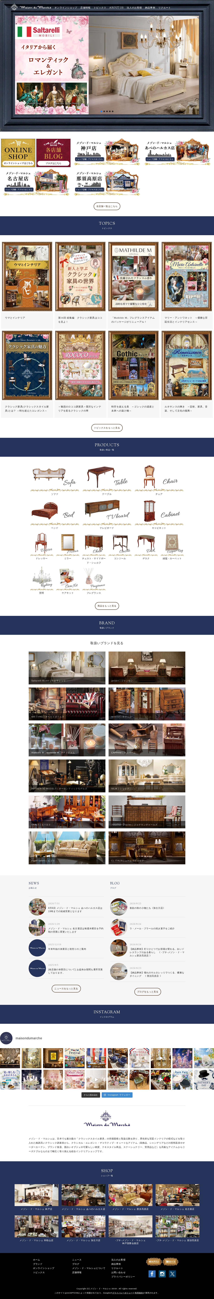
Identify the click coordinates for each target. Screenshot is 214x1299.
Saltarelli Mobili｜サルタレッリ (48, 680)
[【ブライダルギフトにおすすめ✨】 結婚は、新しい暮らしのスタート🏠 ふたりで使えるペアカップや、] (118, 1080)
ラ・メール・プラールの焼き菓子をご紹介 (152, 928)
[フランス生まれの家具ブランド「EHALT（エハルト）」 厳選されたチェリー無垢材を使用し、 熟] (96, 1058)
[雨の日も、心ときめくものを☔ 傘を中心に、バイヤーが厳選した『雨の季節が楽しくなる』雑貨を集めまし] (182, 1080)
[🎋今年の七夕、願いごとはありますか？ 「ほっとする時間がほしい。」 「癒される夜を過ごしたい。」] (182, 1058)
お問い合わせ (118, 1272)
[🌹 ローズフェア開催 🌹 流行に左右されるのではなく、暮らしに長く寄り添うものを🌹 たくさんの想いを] (75, 1080)
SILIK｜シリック (120, 788)
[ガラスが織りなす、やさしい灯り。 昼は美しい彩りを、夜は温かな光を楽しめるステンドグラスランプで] (161, 1080)
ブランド (37, 1264)
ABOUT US (116, 8)
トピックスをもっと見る (107, 428)
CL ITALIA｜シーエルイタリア (127, 860)
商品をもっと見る (107, 606)
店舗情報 (85, 8)
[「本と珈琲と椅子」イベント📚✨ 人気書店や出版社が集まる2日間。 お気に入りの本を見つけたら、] (139, 1080)
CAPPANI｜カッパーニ (123, 752)
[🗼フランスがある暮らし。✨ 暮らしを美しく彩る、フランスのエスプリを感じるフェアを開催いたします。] (139, 1058)
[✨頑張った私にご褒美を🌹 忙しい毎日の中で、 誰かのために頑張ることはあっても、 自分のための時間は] (53, 1080)
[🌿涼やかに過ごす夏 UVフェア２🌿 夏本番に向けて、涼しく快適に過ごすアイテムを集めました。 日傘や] (204, 1058)
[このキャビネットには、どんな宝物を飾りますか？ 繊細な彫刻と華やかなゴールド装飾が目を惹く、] (161, 1058)
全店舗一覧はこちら (107, 206)
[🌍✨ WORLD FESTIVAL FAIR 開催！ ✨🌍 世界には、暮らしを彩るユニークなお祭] (75, 1058)
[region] (107, 64)
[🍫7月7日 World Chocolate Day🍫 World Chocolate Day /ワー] (10, 1080)
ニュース (77, 1260)
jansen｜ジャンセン (122, 680)
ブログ (75, 1264)
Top (206, 1291)
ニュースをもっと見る (66, 988)
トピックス (100, 8)
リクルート (164, 8)
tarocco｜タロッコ (121, 716)
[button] (107, 64)
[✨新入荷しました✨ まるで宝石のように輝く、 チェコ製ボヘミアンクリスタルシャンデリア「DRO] (32, 1080)
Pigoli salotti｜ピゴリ (43, 860)
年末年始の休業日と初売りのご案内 (67, 949)
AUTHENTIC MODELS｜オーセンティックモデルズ (59, 788)
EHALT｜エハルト (41, 824)
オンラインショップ (66, 8)
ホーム (36, 1260)
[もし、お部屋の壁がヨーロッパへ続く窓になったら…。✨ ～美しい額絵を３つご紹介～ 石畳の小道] (32, 1058)
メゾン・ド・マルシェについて (88, 1268)
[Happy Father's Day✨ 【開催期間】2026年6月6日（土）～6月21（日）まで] (204, 1080)
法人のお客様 (134, 8)
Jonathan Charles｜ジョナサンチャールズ (134, 824)
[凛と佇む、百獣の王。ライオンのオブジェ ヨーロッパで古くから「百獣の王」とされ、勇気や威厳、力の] (10, 1058)
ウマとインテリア (15, 318)
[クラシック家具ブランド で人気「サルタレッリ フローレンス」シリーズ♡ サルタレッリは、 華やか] (96, 1080)
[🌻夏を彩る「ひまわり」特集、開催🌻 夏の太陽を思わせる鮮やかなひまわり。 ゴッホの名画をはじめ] (53, 1058)
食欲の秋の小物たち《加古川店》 (147, 908)
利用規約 (139, 1293)
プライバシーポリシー (123, 1277)
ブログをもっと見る (147, 992)
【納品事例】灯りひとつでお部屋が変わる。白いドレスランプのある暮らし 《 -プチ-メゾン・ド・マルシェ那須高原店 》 (157, 952)
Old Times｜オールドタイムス (47, 716)
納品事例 (150, 8)
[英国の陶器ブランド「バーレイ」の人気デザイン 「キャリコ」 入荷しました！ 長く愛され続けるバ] (118, 1058)
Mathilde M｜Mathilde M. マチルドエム (53, 752)
